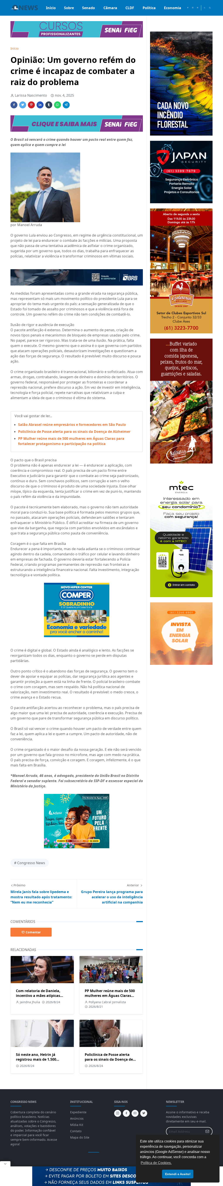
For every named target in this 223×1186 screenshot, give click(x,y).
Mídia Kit (76, 1125)
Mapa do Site (79, 1137)
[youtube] (197, 7)
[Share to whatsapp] (57, 104)
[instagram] (192, 7)
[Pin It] (31, 104)
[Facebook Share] (13, 104)
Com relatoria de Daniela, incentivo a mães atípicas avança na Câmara (38, 995)
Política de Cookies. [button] (156, 1163)
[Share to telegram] (66, 104)
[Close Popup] (5, 1163)
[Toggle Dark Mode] (204, 7)
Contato (75, 1131)
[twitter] (143, 1113)
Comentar (33, 932)
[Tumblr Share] (48, 104)
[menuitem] (51, 8)
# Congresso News (29, 862)
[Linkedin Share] (40, 104)
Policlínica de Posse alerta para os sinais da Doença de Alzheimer (74, 431)
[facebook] (187, 7)
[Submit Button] (207, 1131)
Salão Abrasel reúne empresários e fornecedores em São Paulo (72, 424)
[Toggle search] (210, 8)
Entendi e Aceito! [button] (178, 1174)
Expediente (78, 1112)
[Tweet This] (22, 104)
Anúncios (77, 1118)
